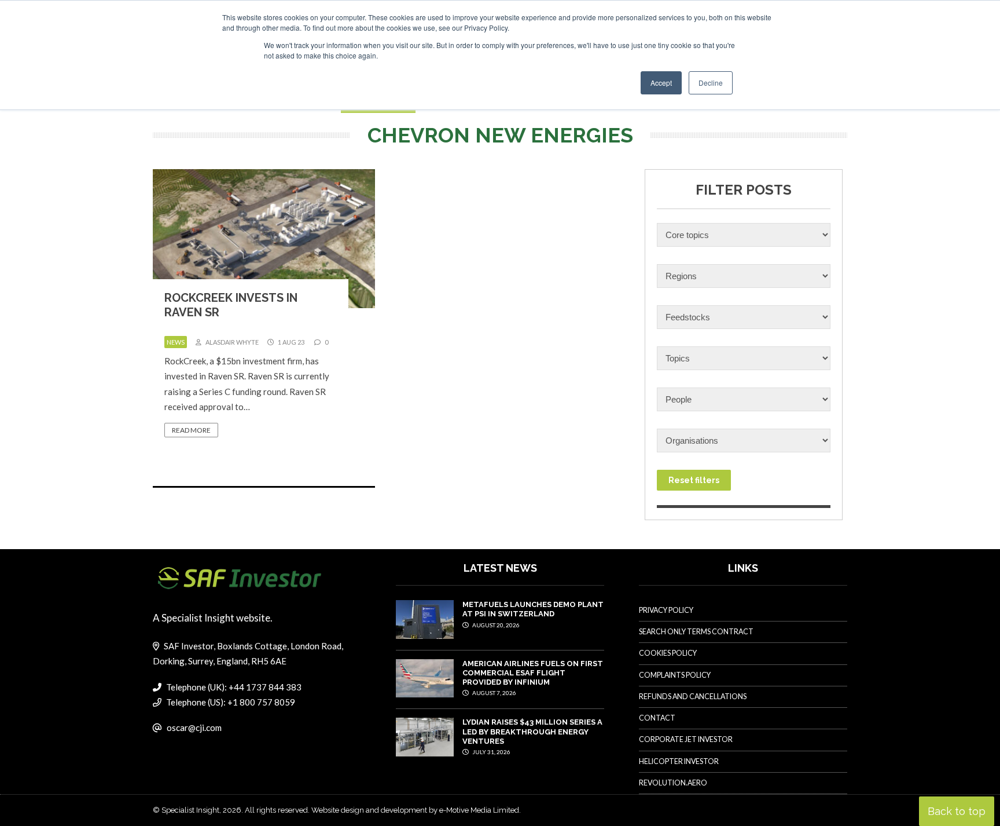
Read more (191, 430)
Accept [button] (661, 82)
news (176, 342)
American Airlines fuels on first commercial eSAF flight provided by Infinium (532, 673)
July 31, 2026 (490, 751)
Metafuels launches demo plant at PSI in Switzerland (533, 609)
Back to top (957, 811)
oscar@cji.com (194, 727)
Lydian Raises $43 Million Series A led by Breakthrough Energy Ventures (532, 731)
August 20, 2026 (495, 625)
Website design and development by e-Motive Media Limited (415, 810)
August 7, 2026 (493, 692)
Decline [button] (710, 82)
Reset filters (693, 480)
